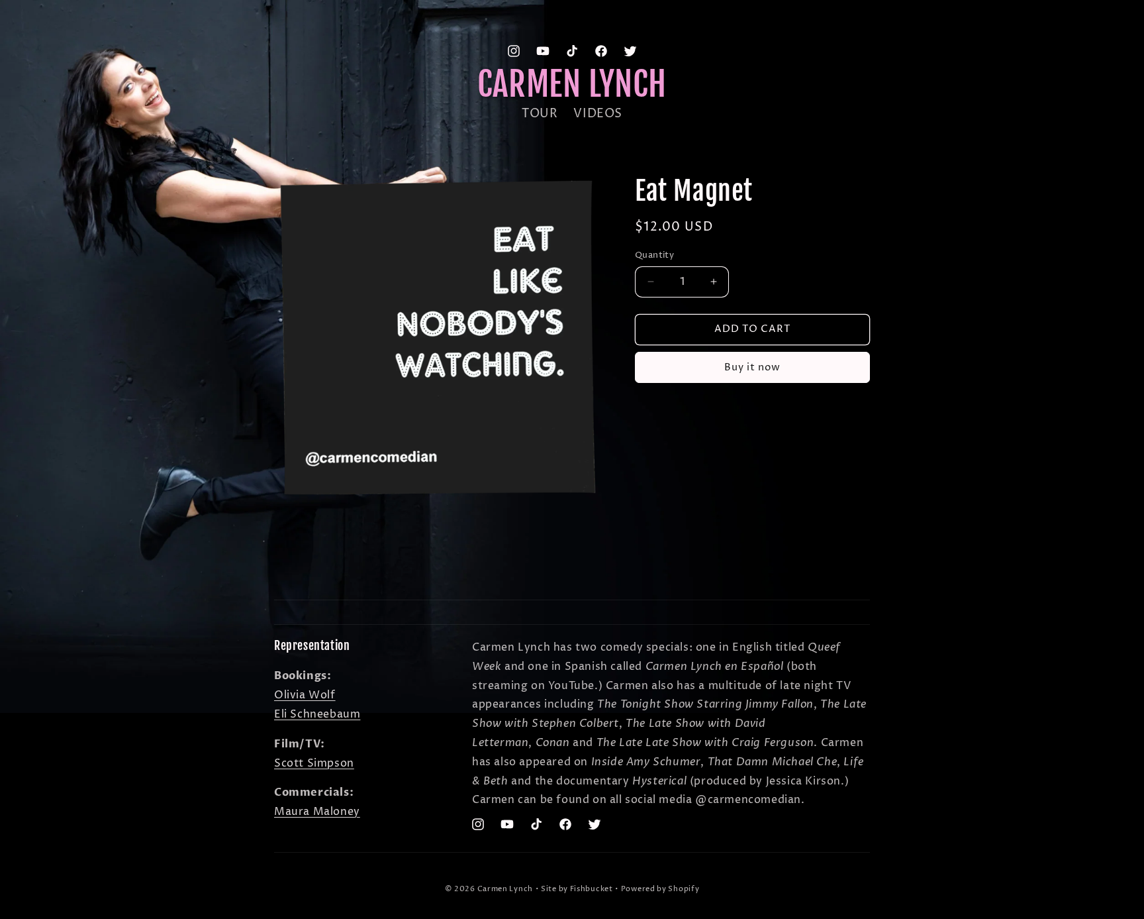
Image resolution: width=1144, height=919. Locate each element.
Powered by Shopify (660, 889)
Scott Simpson (314, 762)
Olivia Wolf (305, 695)
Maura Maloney (317, 811)
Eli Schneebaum (317, 714)
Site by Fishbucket (577, 889)
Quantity (654, 255)
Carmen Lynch (505, 889)
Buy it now (752, 367)
